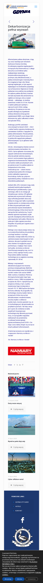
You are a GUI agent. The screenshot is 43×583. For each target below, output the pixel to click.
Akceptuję (8, 579)
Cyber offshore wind (15, 479)
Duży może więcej (15, 403)
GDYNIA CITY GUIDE (22, 502)
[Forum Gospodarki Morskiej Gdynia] (16, 7)
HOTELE (18, 506)
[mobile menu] (36, 7)
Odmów (19, 579)
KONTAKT (18, 511)
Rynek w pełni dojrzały (16, 441)
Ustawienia (31, 579)
